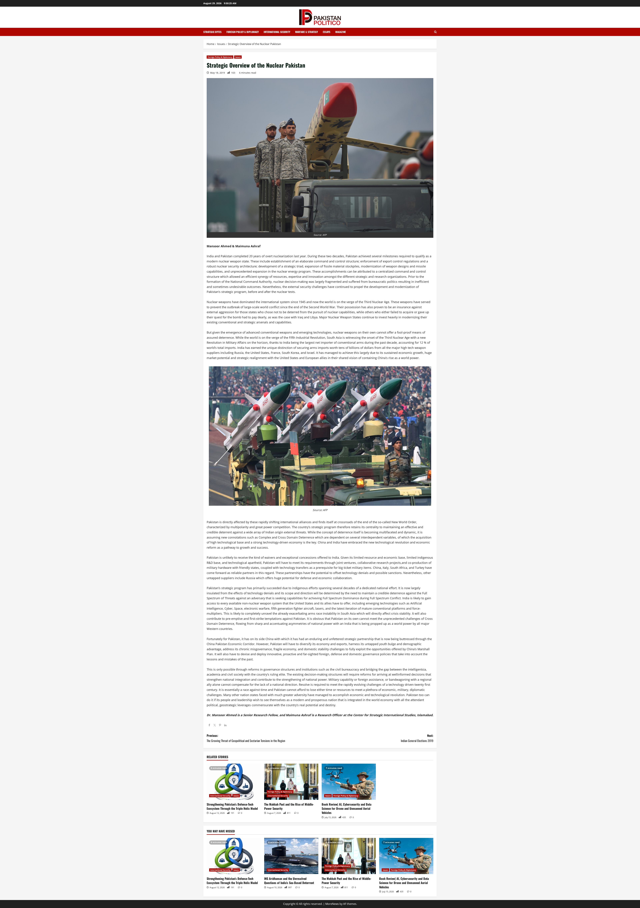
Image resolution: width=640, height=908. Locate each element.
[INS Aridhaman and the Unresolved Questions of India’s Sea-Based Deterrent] (291, 856)
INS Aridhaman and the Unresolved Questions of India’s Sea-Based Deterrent (289, 880)
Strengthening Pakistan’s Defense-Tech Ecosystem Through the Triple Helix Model (232, 806)
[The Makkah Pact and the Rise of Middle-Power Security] (291, 782)
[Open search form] (435, 32)
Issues (238, 57)
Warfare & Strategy (306, 32)
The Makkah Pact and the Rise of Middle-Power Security (289, 806)
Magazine (340, 32)
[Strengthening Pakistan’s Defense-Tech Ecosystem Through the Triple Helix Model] (234, 782)
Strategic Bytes (212, 32)
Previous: (246, 738)
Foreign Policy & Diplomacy (242, 32)
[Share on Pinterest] (220, 725)
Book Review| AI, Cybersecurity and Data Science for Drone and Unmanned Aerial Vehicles (346, 808)
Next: (417, 738)
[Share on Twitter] (214, 725)
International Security (277, 32)
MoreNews (332, 904)
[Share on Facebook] (209, 725)
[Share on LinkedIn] (225, 725)
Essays (326, 32)
